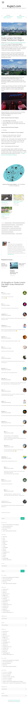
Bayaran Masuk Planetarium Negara (8, 224)
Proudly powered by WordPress (14, 700)
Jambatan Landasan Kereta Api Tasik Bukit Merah (14, 271)
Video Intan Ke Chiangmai (22, 264)
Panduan (4, 550)
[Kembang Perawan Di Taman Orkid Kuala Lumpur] (6, 210)
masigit (4, 681)
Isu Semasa (5, 544)
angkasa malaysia (8, 222)
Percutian (3, 35)
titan (2, 346)
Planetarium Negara (5, 228)
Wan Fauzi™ (3, 368)
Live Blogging (5, 547)
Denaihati (3, 411)
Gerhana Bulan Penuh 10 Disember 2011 (6, 202)
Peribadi (4, 555)
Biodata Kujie (11, 254)
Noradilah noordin (6, 676)
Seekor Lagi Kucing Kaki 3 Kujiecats (9, 530)
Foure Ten (5, 673)
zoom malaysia (19, 233)
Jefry (2, 292)
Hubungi (8, 675)
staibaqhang (3, 456)
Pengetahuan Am (6, 552)
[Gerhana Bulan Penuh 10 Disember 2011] (6, 197)
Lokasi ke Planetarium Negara (7, 226)
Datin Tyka (3, 378)
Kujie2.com (14, 6)
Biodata (10, 672)
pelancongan (16, 226)
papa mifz (3, 336)
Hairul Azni (3, 421)
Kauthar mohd (5, 683)
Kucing (4, 545)
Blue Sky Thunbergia (7, 527)
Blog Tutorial (5, 541)
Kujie (9, 242)
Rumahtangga (5, 558)
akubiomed (3, 325)
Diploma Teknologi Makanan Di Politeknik (11, 524)
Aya (2, 303)
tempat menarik (5, 230)
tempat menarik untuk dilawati (7, 231)
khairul (2, 479)
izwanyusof (3, 314)
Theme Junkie (17, 701)
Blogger (4, 542)
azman (2, 401)
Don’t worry (5, 529)
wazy (2, 389)
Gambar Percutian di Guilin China (4, 265)
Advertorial (5, 536)
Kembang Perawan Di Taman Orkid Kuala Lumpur (5, 215)
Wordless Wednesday (7, 559)
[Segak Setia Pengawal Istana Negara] (18, 197)
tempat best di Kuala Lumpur (15, 228)
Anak (4, 538)
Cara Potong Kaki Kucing (7, 526)
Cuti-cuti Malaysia (19, 224)
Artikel (4, 539)
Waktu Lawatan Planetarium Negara (8, 233)
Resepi (4, 556)
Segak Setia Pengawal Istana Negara (18, 202)
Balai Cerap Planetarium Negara (19, 222)
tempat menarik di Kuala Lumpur (15, 230)
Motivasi (4, 549)
